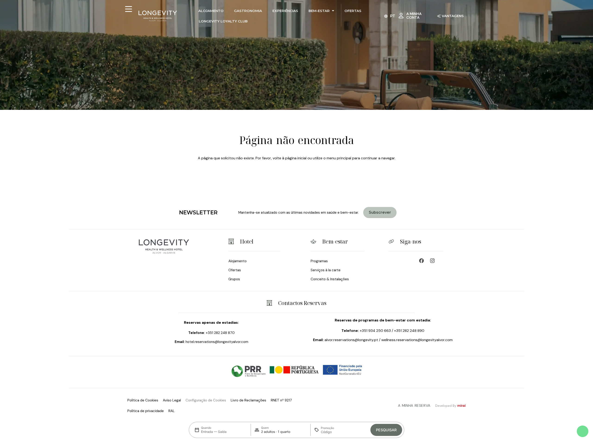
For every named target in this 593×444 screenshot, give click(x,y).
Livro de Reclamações (248, 400)
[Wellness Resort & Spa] (433, 260)
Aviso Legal (172, 400)
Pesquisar (386, 430)
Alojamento (211, 11)
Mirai (461, 406)
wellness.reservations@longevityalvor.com (417, 339)
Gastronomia (248, 11)
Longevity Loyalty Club (223, 21)
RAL (171, 411)
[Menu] (128, 9)
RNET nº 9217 (281, 400)
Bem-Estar (319, 11)
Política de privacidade (145, 411)
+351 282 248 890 (409, 330)
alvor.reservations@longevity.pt (351, 339)
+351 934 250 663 (375, 330)
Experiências (285, 11)
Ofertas (352, 11)
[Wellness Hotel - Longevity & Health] (422, 260)
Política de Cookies (142, 400)
